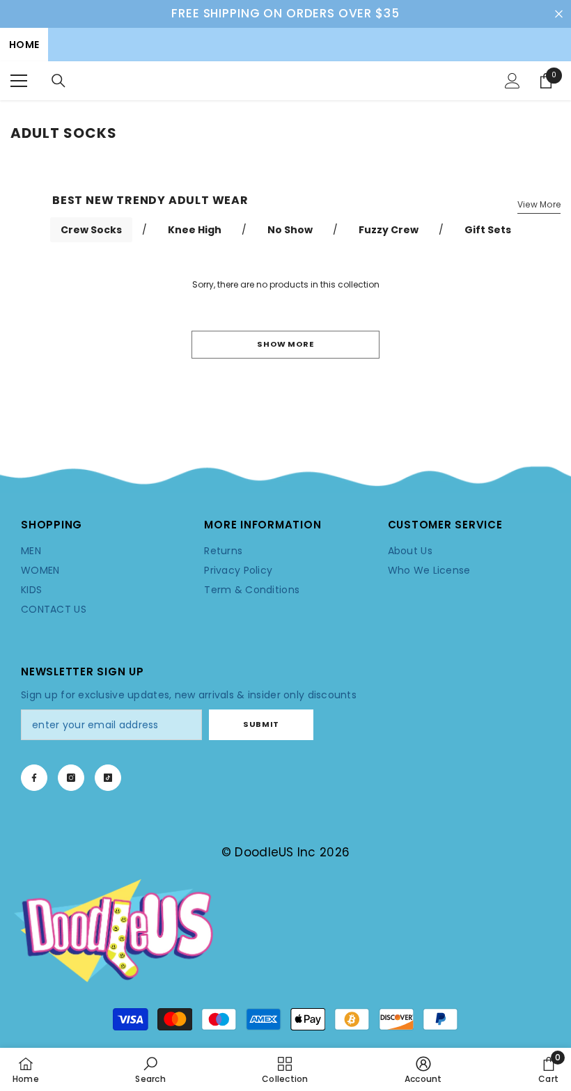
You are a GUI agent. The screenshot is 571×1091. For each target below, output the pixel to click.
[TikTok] (108, 777)
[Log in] (512, 80)
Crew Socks (91, 230)
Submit (261, 724)
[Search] (58, 80)
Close (559, 13)
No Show (290, 230)
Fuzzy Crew (389, 230)
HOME (24, 45)
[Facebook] (34, 777)
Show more (285, 344)
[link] (285, 478)
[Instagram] (71, 777)
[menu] (18, 80)
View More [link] (539, 204)
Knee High (194, 230)
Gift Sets (487, 230)
